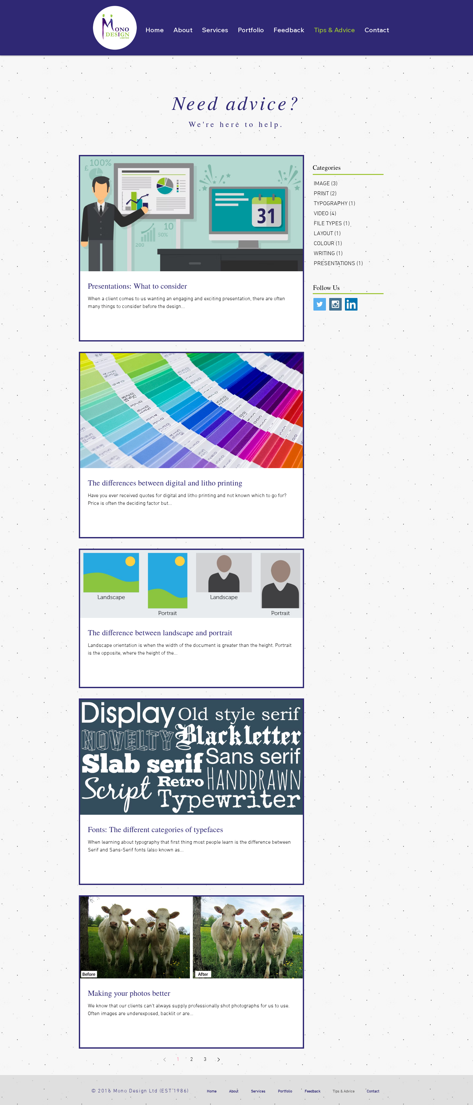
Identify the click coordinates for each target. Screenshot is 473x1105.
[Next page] (218, 1059)
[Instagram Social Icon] (335, 304)
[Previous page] (164, 1059)
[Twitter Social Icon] (319, 304)
